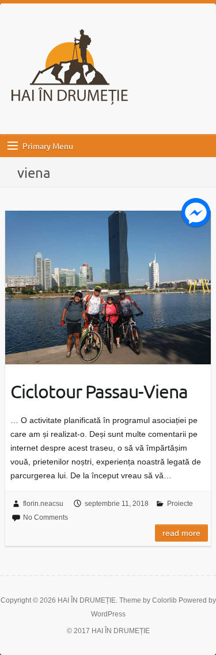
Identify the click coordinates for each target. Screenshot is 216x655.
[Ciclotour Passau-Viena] (107, 287)
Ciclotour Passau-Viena (99, 391)
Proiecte (180, 504)
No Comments (45, 517)
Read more (181, 533)
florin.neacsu (43, 504)
